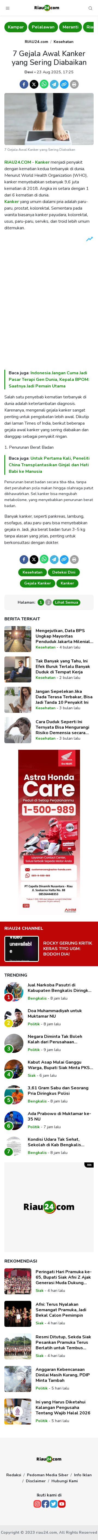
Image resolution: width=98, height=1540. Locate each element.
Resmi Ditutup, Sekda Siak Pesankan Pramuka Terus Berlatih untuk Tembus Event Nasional (63, 1342)
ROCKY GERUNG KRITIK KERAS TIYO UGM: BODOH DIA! (67, 948)
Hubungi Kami (64, 1481)
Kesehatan (64, 41)
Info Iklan (83, 1475)
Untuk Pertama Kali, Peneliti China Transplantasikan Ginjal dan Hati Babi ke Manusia (49, 464)
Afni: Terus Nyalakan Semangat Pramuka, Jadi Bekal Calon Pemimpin (61, 1310)
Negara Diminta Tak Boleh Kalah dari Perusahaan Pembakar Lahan (55, 1039)
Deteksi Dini (63, 572)
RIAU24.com (36, 41)
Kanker (42, 162)
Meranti (47, 27)
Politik (34, 1024)
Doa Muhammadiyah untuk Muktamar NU (55, 1013)
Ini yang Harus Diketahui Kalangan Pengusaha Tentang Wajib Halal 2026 (63, 1407)
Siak (32, 1075)
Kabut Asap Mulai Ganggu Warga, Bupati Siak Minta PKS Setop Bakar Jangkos (59, 1065)
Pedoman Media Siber (47, 1475)
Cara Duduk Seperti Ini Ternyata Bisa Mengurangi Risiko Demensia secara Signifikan (62, 727)
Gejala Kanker (37, 583)
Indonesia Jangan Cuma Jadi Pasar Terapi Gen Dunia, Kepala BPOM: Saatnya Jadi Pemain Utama (49, 379)
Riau (67, 27)
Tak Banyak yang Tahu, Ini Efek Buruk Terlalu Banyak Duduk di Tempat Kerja (63, 666)
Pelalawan (19, 27)
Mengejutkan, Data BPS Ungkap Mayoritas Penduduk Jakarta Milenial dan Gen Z (63, 636)
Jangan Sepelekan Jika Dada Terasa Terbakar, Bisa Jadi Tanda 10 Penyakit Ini (64, 697)
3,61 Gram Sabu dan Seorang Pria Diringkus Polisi (58, 1090)
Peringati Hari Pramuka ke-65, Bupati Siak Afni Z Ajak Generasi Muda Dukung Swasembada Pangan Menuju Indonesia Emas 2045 (64, 1277)
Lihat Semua (66, 602)
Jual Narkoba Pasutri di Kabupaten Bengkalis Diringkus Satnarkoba (60, 987)
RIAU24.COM (17, 162)
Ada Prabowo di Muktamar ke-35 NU (59, 1116)
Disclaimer (36, 1481)
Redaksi (13, 1475)
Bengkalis (37, 998)
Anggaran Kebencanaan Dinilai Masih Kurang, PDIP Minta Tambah (63, 1375)
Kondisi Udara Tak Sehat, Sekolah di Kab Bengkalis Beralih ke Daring (54, 1142)
